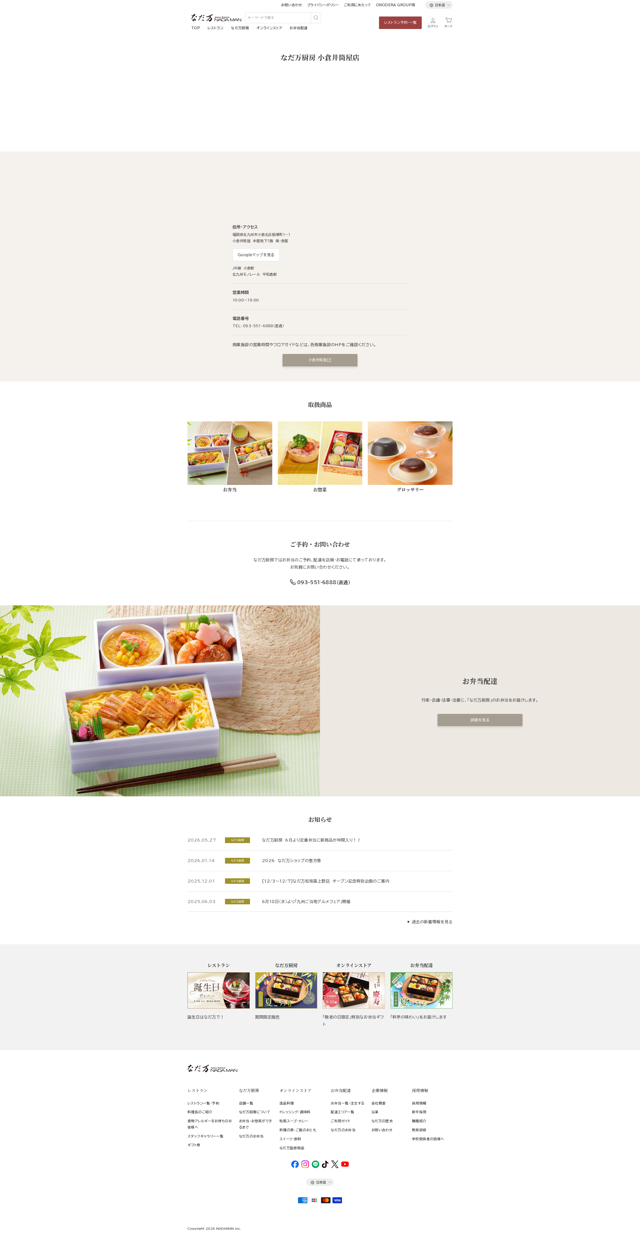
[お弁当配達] (421, 990)
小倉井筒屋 (317, 360)
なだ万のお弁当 (251, 1136)
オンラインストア (269, 28)
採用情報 (419, 1103)
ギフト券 (194, 1145)
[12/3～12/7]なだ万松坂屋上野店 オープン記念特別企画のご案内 (325, 881)
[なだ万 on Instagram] (305, 1167)
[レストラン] (219, 990)
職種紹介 (419, 1121)
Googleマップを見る (256, 255)
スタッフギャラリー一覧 (206, 1136)
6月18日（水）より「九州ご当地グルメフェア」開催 (306, 902)
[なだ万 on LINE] (315, 1167)
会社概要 (379, 1103)
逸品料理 (287, 1103)
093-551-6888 (316, 582)
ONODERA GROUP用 (395, 5)
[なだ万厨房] (286, 990)
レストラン (216, 28)
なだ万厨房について (254, 1112)
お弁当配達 (299, 28)
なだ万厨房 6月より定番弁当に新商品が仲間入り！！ (311, 840)
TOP (195, 28)
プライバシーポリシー (323, 5)
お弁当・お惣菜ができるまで (255, 1124)
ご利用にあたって (357, 5)
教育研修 (419, 1130)
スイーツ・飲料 (291, 1139)
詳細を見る (480, 720)
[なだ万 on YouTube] (345, 1165)
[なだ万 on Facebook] (295, 1167)
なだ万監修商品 (292, 1148)
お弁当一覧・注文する (347, 1103)
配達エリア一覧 (342, 1112)
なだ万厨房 (240, 28)
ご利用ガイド (340, 1121)
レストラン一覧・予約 (203, 1103)
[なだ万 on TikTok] (325, 1167)
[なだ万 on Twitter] (334, 1167)
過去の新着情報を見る (432, 922)
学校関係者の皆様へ (428, 1139)
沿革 (375, 1112)
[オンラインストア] (354, 990)
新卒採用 (419, 1112)
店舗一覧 (246, 1103)
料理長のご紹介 (200, 1112)
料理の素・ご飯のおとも (298, 1130)
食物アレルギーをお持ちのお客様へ (210, 1124)
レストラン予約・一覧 (400, 22)
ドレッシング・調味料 (295, 1112)
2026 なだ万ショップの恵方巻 (291, 861)
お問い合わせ (291, 5)
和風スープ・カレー (294, 1121)
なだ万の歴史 (382, 1121)
